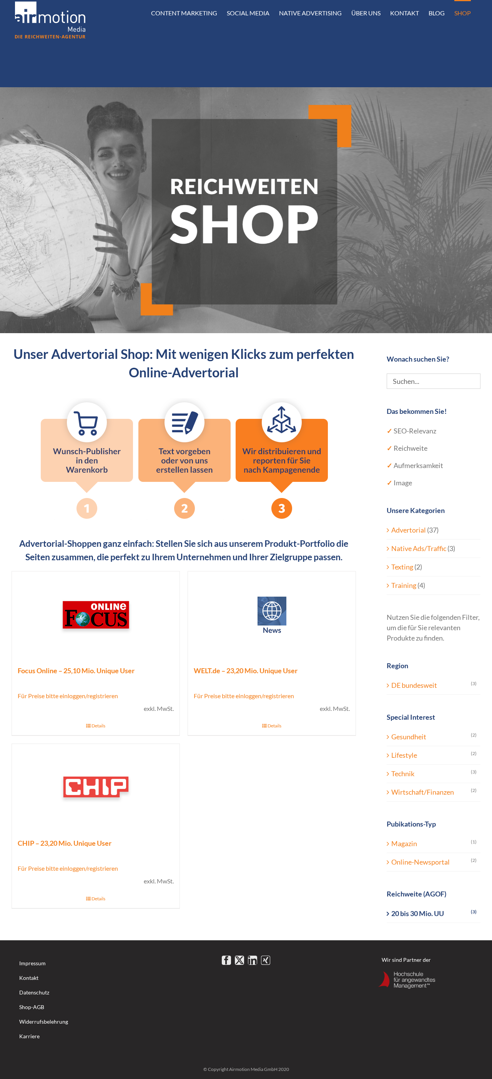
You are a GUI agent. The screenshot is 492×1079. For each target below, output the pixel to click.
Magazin (404, 843)
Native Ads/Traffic (418, 548)
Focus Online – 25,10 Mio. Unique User (76, 670)
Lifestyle (404, 755)
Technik (402, 773)
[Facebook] (226, 960)
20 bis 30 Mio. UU (417, 913)
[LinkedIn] (252, 960)
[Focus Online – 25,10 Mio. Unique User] (96, 614)
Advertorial (408, 530)
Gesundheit (408, 736)
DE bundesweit (414, 685)
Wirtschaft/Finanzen (422, 792)
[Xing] (265, 960)
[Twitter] (239, 960)
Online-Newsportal (420, 862)
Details (98, 726)
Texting (402, 567)
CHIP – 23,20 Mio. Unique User (64, 843)
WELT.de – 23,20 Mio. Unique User (246, 670)
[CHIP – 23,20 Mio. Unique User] (96, 787)
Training (403, 585)
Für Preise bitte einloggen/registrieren (68, 695)
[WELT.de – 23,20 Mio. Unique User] (272, 614)
